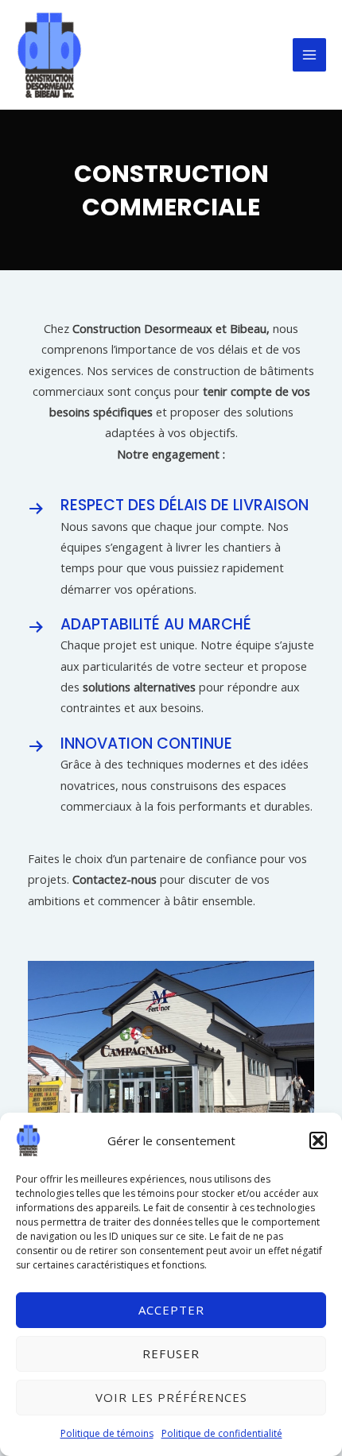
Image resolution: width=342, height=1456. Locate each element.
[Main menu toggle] (309, 55)
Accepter (171, 1310)
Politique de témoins (107, 1433)
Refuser (171, 1353)
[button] (318, 1140)
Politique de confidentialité (221, 1433)
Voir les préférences (171, 1397)
